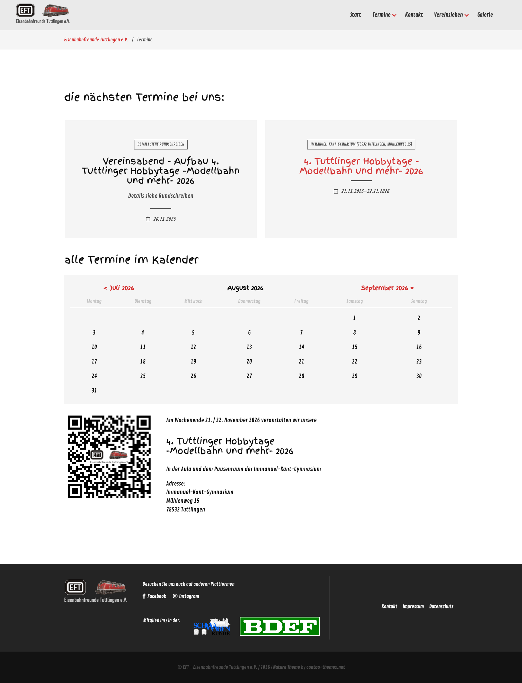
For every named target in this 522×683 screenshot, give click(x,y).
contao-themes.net (325, 667)
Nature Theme (286, 667)
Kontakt (389, 607)
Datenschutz (441, 607)
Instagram (188, 596)
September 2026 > (387, 288)
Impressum (413, 607)
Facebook (157, 596)
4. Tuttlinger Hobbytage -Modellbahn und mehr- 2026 (361, 166)
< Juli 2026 (118, 288)
